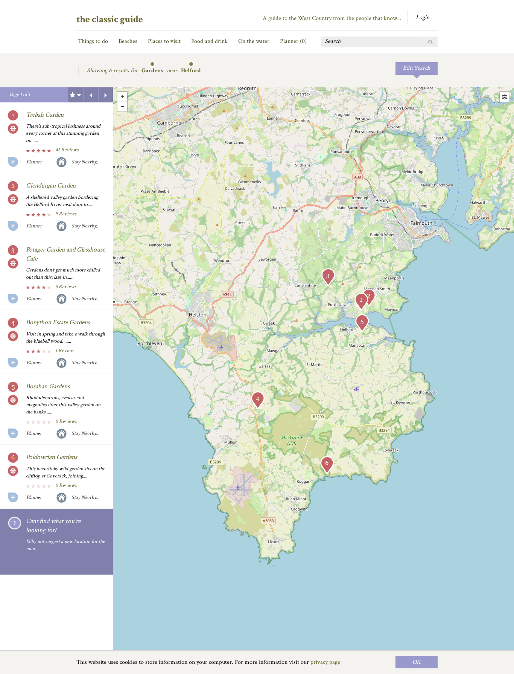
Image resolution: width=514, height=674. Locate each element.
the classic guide (109, 19)
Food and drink (209, 41)
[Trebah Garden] (361, 301)
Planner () (293, 41)
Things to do (93, 41)
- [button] (122, 106)
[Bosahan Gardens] (362, 323)
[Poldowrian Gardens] (327, 465)
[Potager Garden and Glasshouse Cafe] (328, 277)
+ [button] (122, 97)
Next (105, 94)
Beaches (128, 41)
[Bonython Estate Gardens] (258, 400)
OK (416, 662)
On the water (253, 41)
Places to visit (164, 41)
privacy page (325, 662)
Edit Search (416, 68)
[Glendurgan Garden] (369, 297)
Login (422, 17)
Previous (90, 94)
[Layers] (504, 97)
